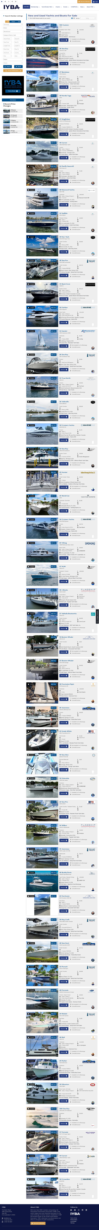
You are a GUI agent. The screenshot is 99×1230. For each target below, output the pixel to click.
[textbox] (13, 24)
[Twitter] (5, 1)
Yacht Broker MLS (47, 7)
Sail (19, 21)
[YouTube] (12, 1)
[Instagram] (8, 1)
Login (96, 1)
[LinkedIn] (15, 1)
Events (65, 7)
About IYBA (90, 7)
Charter (58, 7)
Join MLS (26, 6)
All (8, 21)
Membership (35, 7)
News (82, 7)
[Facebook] (1, 1)
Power (13, 21)
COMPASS (74, 7)
